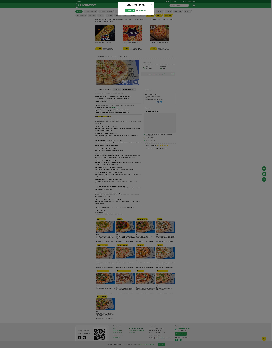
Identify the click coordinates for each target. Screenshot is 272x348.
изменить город (142, 10)
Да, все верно (130, 10)
